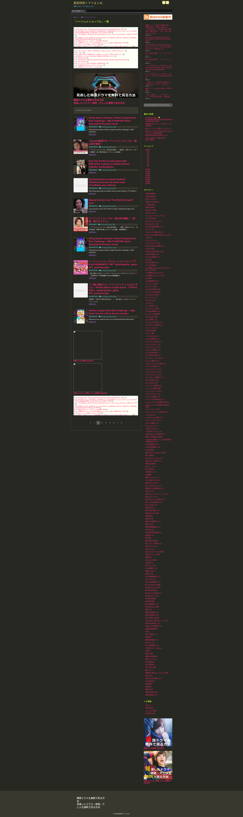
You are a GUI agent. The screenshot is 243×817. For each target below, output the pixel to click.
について (80, 52)
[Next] (118, 423)
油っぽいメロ (149, 549)
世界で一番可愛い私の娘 (153, 437)
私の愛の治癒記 (150, 598)
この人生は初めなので (153, 289)
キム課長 (148, 278)
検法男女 (148, 538)
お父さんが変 (149, 248)
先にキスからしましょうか (154, 458)
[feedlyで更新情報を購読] (163, 2)
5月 (148, 158)
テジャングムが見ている (153, 322)
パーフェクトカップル (108, 127)
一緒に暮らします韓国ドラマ (155, 434)
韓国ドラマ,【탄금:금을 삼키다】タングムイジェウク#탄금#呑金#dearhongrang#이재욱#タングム (158, 133)
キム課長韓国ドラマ (152, 281)
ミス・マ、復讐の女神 (153, 388)
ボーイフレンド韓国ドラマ (154, 377)
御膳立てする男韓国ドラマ (154, 488)
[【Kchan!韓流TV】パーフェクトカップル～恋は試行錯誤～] (81, 147)
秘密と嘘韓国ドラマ (152, 612)
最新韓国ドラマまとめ (88, 2)
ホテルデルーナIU (151, 383)
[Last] (121, 423)
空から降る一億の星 (152, 617)
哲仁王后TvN (149, 469)
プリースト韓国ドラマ (153, 366)
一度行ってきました (152, 428)
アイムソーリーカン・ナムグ (155, 215)
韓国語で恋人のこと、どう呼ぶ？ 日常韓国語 (90, 41)
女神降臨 (148, 474)
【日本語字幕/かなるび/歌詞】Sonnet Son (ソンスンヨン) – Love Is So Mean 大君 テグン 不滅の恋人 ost (158, 47)
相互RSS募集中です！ (78, 11)
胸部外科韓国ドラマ (152, 640)
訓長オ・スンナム (151, 659)
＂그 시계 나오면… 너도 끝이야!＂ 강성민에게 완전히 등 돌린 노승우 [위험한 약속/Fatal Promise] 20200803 (158, 67)
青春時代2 (148, 684)
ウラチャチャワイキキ (153, 243)
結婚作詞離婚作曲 (151, 629)
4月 (148, 160)
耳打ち (147, 631)
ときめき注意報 (150, 330)
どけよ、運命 (149, 333)
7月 (148, 154)
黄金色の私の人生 (151, 692)
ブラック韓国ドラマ (152, 361)
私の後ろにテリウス (152, 595)
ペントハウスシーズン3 (153, 374)
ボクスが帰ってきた (152, 380)
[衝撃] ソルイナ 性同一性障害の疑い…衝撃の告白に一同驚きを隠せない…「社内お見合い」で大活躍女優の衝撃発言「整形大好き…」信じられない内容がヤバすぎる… (158, 29)
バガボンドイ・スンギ (153, 347)
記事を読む (92, 134)
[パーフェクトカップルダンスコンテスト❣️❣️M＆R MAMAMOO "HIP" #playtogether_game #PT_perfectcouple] (81, 267)
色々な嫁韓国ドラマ (152, 645)
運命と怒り (149, 675)
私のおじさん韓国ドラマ (153, 593)
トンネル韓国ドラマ (152, 338)
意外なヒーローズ (151, 496)
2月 (148, 164)
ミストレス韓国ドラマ (153, 396)
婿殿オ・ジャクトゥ (152, 477)
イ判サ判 (148, 237)
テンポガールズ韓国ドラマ (154, 325)
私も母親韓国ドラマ (152, 604)
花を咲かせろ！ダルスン (153, 648)
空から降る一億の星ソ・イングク (156, 620)
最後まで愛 (149, 518)
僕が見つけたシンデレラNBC (155, 452)
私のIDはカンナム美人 (153, 587)
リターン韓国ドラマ (152, 423)
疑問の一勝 (149, 573)
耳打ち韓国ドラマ (151, 634)
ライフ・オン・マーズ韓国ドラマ (156, 412)
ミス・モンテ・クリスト (153, 391)
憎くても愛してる (151, 505)
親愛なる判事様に (151, 656)
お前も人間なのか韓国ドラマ (155, 246)
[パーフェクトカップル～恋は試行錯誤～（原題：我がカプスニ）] (81, 224)
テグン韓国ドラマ (151, 319)
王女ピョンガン (150, 565)
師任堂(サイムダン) (151, 483)
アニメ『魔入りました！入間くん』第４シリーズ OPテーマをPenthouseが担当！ (158, 76)
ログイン (148, 705)
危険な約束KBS (150, 463)
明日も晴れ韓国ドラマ (153, 510)
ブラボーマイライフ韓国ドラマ (156, 363)
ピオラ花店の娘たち (152, 352)
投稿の (149, 708)
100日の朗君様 (150, 193)
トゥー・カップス (151, 327)
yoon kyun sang (82, 57)
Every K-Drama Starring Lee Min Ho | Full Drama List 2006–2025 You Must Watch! (157, 39)
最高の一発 (149, 524)
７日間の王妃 (149, 204)
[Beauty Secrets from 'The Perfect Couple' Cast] (81, 206)
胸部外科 (148, 637)
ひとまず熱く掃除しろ (153, 355)
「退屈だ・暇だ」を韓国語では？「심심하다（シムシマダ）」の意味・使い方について (100, 54)
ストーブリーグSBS (152, 308)
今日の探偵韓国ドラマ (153, 447)
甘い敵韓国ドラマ (151, 568)
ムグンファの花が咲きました (155, 399)
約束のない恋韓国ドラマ (153, 626)
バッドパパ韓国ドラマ (153, 349)
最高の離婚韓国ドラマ (153, 527)
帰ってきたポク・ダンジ (153, 485)
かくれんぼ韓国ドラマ (153, 257)
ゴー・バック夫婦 (151, 283)
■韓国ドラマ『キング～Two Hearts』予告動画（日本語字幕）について (96, 56)
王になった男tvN (151, 560)
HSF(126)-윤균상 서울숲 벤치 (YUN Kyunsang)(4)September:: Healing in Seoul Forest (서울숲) (102, 59)
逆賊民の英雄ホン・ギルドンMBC (156, 673)
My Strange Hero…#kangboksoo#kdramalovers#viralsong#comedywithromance (99, 29)
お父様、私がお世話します (154, 251)
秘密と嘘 (148, 609)
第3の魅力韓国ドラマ (152, 623)
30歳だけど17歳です (152, 202)
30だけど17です (150, 199)
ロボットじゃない (151, 426)
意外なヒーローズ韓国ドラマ (155, 499)
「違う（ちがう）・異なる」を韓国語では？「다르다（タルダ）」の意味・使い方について (101, 50)
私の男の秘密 (149, 601)
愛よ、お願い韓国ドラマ (153, 502)
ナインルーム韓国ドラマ (153, 341)
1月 (148, 166)
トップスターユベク (152, 336)
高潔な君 (148, 686)
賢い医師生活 (149, 662)
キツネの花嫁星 (150, 265)
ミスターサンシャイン (153, 394)
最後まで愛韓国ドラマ (153, 521)
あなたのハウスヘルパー (153, 221)
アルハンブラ (149, 229)
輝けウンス (149, 670)
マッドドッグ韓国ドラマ (153, 385)
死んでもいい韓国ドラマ (153, 543)
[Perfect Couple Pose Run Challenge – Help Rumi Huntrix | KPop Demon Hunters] (81, 316)
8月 (148, 152)
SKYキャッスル (150, 213)
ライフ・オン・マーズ (153, 409)
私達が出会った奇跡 (152, 606)
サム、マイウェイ (151, 297)
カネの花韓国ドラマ (152, 262)
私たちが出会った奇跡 (153, 584)
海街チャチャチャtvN (152, 554)
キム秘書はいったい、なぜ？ (155, 275)
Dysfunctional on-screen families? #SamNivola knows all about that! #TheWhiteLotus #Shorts (107, 182)
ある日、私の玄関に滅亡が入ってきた (158, 235)
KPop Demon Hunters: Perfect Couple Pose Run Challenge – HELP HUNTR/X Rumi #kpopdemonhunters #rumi (112, 120)
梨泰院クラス (149, 535)
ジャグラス (149, 303)
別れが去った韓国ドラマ (153, 461)
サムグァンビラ (150, 300)
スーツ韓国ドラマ (151, 305)
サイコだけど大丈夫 (152, 294)
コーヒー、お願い (151, 286)
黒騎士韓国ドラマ (151, 695)
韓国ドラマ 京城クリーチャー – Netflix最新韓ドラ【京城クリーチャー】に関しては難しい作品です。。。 (105, 46)
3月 (148, 162)
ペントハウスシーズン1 (153, 369)
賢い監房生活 (149, 664)
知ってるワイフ (150, 579)
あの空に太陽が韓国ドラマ (154, 226)
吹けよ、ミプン (150, 466)
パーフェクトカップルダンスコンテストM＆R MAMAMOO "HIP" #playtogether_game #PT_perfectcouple (113, 264)
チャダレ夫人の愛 (151, 316)
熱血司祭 (148, 557)
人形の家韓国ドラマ (152, 444)
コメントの (151, 710)
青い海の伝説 (149, 681)
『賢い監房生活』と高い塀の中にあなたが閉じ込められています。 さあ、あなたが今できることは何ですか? (106, 34)
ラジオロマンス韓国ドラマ (154, 417)
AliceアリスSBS (150, 210)
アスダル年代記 (150, 218)
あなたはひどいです (152, 224)
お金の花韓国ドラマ (152, 254)
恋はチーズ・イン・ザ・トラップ (156, 494)
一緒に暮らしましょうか (153, 431)
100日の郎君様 (150, 196)
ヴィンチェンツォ (151, 240)
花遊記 (147, 651)
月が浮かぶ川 (149, 529)
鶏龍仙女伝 (149, 689)
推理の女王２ (149, 507)
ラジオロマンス (150, 415)
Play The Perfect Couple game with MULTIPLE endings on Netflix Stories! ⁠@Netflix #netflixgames (109, 164)
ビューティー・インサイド (154, 358)
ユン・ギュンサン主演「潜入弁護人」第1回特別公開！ (92, 63)
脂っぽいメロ (149, 642)
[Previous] (94, 423)
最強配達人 (149, 516)
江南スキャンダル (151, 546)
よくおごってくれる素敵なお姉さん (157, 402)
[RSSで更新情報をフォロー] (167, 2)
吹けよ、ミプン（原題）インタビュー (87, 44)
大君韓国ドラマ (150, 472)
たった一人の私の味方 (153, 314)
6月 (148, 156)
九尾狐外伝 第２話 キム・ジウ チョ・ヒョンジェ (90, 65)
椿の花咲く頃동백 (151, 540)
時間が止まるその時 (152, 513)
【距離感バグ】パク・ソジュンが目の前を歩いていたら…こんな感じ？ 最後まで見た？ (100, 42)
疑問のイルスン (150, 571)
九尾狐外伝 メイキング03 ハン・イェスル (88, 66)
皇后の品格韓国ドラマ (153, 576)
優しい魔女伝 (149, 455)
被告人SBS (149, 653)
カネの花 (148, 259)
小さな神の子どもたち (153, 480)
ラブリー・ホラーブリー (153, 420)
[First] (90, 423)
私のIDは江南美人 (151, 590)
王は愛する (149, 562)
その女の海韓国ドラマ (153, 311)
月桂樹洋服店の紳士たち (153, 532)
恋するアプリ (149, 491)
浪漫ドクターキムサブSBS (154, 551)
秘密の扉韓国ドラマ (152, 615)
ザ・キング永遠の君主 (153, 292)
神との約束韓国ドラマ (153, 582)
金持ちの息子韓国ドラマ (153, 678)
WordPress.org (150, 713)
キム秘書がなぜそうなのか (154, 272)
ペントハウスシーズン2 (153, 372)
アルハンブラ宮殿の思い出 (154, 232)
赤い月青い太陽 (150, 667)
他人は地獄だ (149, 450)
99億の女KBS (150, 207)
